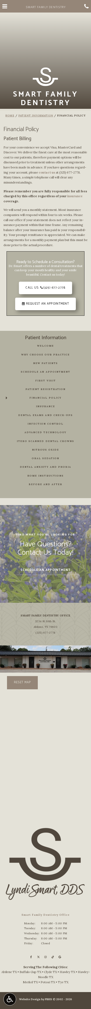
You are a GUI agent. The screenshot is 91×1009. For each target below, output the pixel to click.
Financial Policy (45, 397)
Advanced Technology (45, 432)
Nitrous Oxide (45, 449)
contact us (47, 172)
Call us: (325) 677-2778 (45, 287)
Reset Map (22, 682)
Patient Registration (45, 389)
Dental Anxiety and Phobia (45, 466)
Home (9, 115)
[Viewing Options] (10, 999)
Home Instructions (45, 475)
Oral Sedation (45, 458)
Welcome (45, 345)
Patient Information (35, 115)
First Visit (45, 380)
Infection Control (45, 423)
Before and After (45, 484)
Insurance (45, 406)
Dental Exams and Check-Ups (45, 415)
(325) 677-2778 (69, 172)
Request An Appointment (47, 303)
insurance (75, 196)
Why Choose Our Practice (45, 354)
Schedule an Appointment (45, 371)
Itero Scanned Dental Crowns (45, 441)
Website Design (29, 999)
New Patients (45, 363)
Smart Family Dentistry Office (45, 615)
